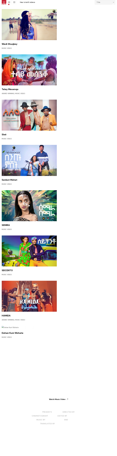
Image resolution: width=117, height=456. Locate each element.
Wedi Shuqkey (9, 44)
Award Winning (8, 93)
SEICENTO (7, 270)
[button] (113, 4)
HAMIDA (6, 315)
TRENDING (77, 440)
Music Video (7, 48)
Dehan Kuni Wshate (12, 332)
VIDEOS (50, 440)
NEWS (67, 440)
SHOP (59, 440)
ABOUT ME (39, 440)
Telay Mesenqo (10, 89)
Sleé (4, 134)
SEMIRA (6, 225)
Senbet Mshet (9, 179)
